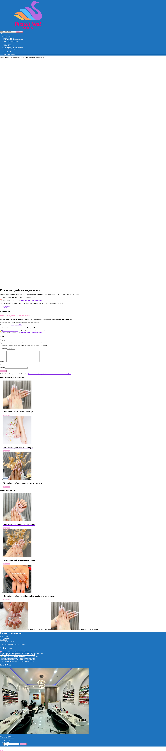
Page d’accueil (7, 36)
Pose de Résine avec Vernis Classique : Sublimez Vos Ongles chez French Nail (21, 653)
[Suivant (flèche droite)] (2, 750)
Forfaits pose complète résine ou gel (15, 57)
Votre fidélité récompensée (10, 41)
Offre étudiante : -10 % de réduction (13, 39)
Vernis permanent (58, 303)
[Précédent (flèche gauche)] (0, 750)
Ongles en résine (37, 303)
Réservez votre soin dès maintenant (31, 300)
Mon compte (6, 740)
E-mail (2, 367)
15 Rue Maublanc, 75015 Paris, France (14, 644)
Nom (2, 364)
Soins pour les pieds (47, 303)
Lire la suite (6, 415)
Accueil (2, 57)
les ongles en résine (16, 325)
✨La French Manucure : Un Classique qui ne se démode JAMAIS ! (19, 656)
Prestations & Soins (8, 38)
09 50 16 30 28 (4, 636)
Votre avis (3, 361)
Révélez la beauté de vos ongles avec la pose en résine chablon (17, 661)
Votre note (3, 348)
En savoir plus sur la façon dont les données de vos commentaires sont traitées (49, 374)
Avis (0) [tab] (5, 307)
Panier (5, 745)
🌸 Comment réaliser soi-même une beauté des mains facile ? (16, 652)
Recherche (19, 31)
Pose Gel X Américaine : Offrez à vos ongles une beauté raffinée (17, 658)
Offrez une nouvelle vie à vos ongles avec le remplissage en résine (18, 659)
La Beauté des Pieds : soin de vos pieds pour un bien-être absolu (17, 655)
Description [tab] (6, 306)
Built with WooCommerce (7, 738)
